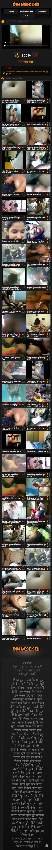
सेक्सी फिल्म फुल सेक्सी (30, 726)
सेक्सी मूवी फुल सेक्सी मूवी (28, 753)
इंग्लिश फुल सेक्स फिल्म (25, 680)
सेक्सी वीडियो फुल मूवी (28, 765)
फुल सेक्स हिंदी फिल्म (30, 691)
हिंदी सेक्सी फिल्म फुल (24, 819)
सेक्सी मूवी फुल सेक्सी (32, 749)
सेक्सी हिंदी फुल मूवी (23, 772)
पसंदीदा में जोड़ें (28, 62)
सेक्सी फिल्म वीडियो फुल (27, 730)
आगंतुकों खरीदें (27, 674)
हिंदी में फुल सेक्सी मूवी (24, 796)
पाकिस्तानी (23, 72)
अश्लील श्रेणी (42, 11)
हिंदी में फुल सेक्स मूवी (30, 788)
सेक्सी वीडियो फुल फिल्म (27, 761)
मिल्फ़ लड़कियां (30, 72)
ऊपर (46, 845)
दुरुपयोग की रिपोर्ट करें (27, 670)
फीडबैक (27, 663)
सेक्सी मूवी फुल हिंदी (26, 4)
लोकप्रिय (11, 11)
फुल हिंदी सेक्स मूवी (27, 711)
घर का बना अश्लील (14, 72)
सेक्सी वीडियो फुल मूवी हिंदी (28, 769)
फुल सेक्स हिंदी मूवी (24, 695)
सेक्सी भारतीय (38, 72)
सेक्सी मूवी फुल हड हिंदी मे (28, 757)
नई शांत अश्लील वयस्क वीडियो (26, 13)
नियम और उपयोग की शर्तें (27, 666)
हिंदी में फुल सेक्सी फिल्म (28, 792)
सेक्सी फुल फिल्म (21, 734)
